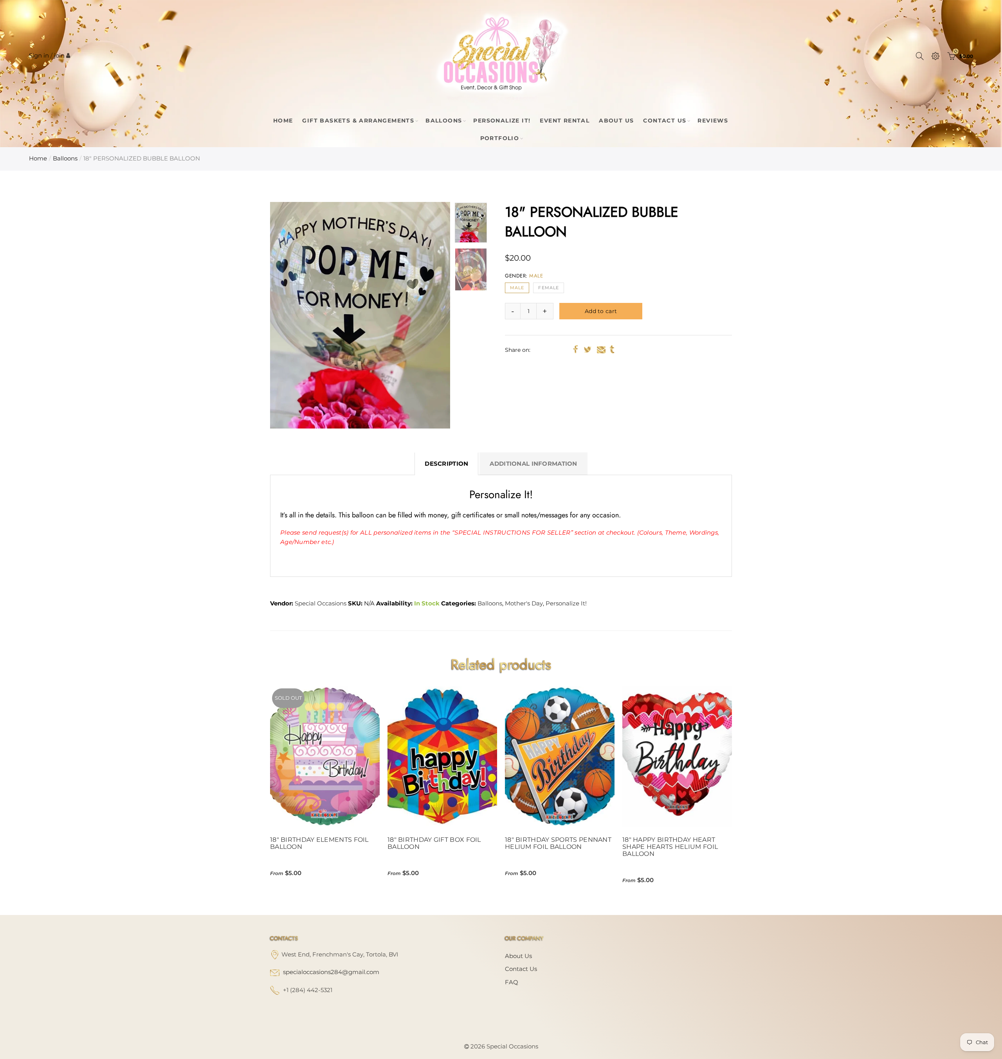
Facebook (575, 349)
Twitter (587, 349)
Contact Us (664, 120)
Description (446, 463)
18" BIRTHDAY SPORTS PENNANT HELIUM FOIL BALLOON (558, 843)
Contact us (521, 969)
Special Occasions (320, 603)
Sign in (39, 55)
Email (601, 349)
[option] (360, 315)
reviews (712, 120)
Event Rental (564, 120)
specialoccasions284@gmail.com (331, 972)
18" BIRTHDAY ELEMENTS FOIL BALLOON (319, 843)
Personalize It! (501, 120)
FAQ (511, 982)
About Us (616, 120)
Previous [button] (291, 315)
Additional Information (533, 463)
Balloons (443, 120)
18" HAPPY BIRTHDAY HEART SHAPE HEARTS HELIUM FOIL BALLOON (670, 846)
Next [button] (429, 315)
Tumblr (612, 349)
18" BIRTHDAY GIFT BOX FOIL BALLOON (434, 843)
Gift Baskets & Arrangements (358, 120)
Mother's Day (524, 603)
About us (518, 956)
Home (283, 120)
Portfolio (499, 138)
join (59, 55)
